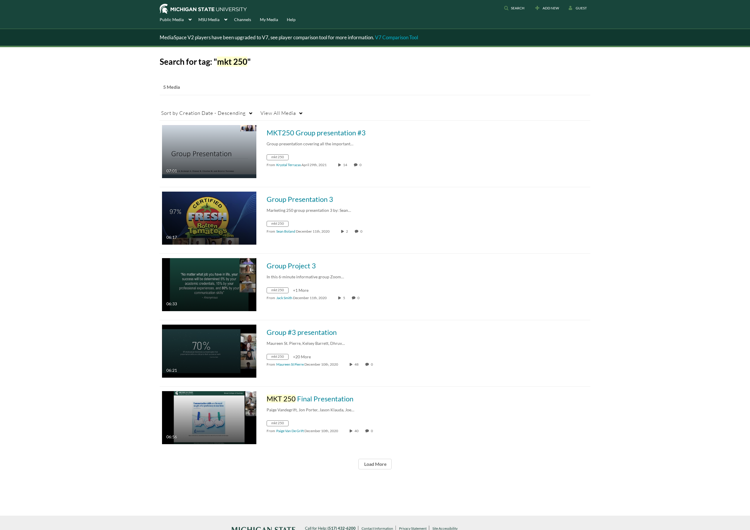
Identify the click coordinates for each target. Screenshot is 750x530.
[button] (514, 8)
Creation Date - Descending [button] (203, 113)
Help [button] (291, 19)
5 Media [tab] (171, 87)
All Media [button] (278, 113)
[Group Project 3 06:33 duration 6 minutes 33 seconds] (209, 284)
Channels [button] (242, 19)
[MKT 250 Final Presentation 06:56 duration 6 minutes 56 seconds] (209, 417)
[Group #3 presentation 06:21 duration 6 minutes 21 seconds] (209, 350)
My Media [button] (269, 19)
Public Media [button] (172, 19)
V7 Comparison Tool (396, 37)
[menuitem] (179, 19)
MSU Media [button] (208, 19)
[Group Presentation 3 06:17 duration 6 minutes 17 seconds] (209, 217)
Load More (375, 464)
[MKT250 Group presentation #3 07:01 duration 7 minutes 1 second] (209, 151)
